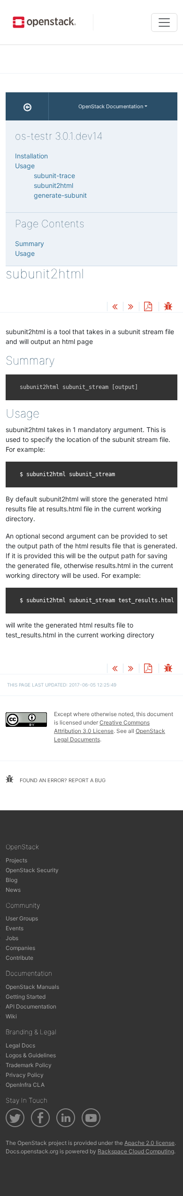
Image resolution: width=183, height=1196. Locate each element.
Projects (16, 860)
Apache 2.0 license (149, 1142)
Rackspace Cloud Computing (136, 1151)
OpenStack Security (32, 870)
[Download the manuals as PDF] (148, 307)
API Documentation (31, 1006)
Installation (31, 156)
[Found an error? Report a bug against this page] (168, 307)
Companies (20, 947)
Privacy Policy (25, 1074)
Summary (29, 243)
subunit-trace (54, 175)
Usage (25, 166)
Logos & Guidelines (31, 1055)
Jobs (12, 938)
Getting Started (26, 996)
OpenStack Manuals (32, 986)
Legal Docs (20, 1045)
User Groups (22, 918)
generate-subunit (60, 195)
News (13, 889)
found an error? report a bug (62, 780)
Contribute (19, 957)
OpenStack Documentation (110, 106)
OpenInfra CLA (25, 1084)
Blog (11, 879)
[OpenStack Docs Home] (27, 106)
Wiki (11, 1016)
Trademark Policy (29, 1065)
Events (14, 928)
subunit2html (53, 185)
